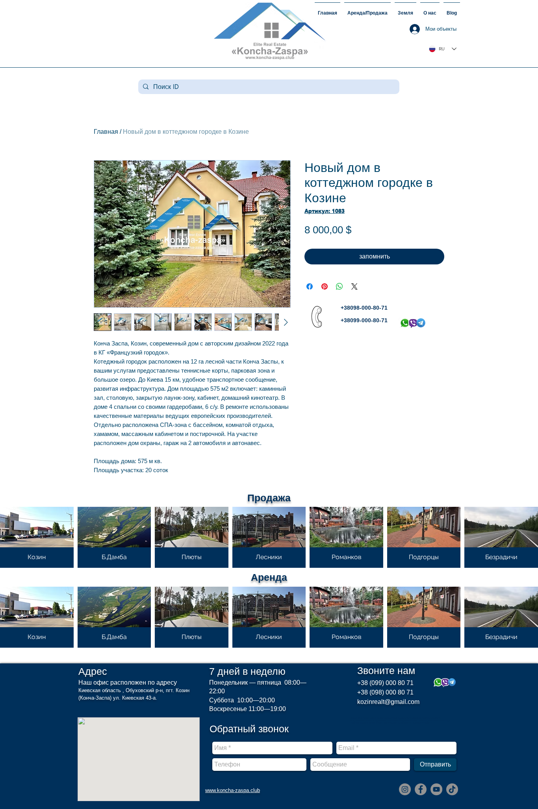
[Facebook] (421, 789)
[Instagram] (405, 789)
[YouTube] (436, 789)
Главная (106, 131)
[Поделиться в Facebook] (309, 286)
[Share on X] (354, 286)
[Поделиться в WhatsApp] (339, 286)
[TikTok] (452, 789)
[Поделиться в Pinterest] (324, 286)
